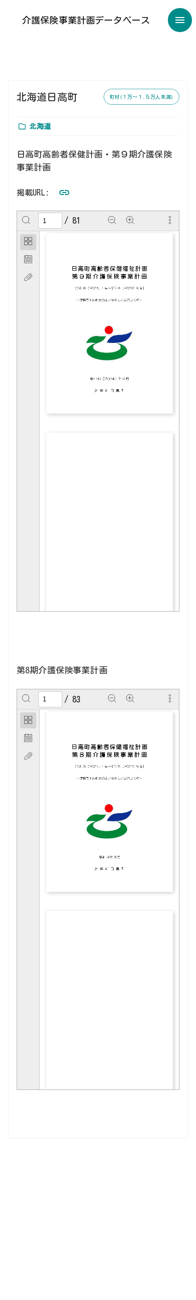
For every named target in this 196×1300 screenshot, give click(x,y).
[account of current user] (180, 20)
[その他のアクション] (170, 221)
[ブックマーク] (28, 260)
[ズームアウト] (112, 221)
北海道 (40, 126)
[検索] (26, 221)
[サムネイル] (28, 242)
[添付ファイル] (28, 278)
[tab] (28, 242)
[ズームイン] (130, 221)
